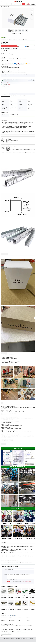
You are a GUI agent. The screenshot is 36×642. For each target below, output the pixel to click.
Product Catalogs (13, 615)
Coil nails (19, 617)
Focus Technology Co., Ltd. (12, 638)
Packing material (11, 620)
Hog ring (19, 618)
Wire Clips (24, 629)
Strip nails (28, 617)
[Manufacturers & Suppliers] (18, 1)
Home (1, 6)
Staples (10, 617)
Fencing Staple (17, 631)
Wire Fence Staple (23, 631)
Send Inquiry (9, 46)
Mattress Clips (3, 620)
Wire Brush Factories (4, 629)
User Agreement (23, 638)
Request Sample (15, 48)
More (1, 635)
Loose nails (28, 620)
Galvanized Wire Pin (4, 631)
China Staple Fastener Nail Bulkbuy (6, 633)
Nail (8, 6)
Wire (27, 618)
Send (8, 581)
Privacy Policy (31, 638)
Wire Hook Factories (19, 629)
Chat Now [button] (27, 46)
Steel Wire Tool (30, 629)
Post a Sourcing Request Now (26, 581)
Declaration (27, 638)
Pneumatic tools (3, 618)
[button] (32, 96)
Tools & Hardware (5, 6)
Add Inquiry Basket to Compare (18, 33)
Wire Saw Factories (11, 629)
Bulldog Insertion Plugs (4, 617)
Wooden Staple (11, 631)
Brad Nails (10, 618)
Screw (19, 620)
